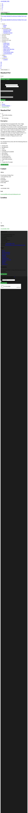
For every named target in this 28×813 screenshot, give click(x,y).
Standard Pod (6, 31)
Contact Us (5, 58)
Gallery (4, 55)
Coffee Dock (6, 43)
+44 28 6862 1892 (5, 1)
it (2, 10)
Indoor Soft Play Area (8, 49)
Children (3, 94)
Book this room (4, 164)
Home (3, 24)
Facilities (4, 41)
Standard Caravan (7, 33)
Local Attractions (7, 53)
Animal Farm (6, 47)
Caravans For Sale (6, 40)
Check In (3, 85)
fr (2, 8)
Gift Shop (5, 46)
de (2, 4)
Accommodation (6, 28)
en (2, 5)
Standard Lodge (7, 30)
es (2, 7)
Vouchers (4, 37)
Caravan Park (5, 38)
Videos (5, 56)
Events (5, 25)
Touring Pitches (6, 34)
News (4, 27)
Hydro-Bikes (6, 44)
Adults (2, 88)
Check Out (3, 86)
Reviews (4, 35)
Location (5, 59)
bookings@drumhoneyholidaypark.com (11, 194)
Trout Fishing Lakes (8, 52)
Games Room (6, 50)
